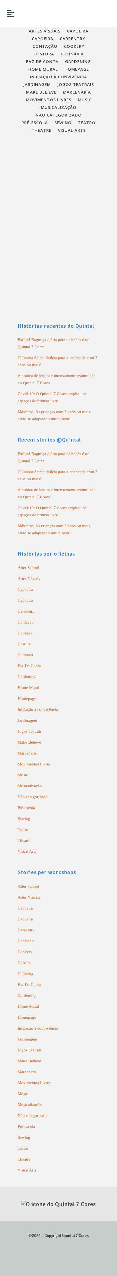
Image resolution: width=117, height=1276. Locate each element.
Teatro (23, 829)
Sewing (24, 818)
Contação (26, 622)
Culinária (25, 655)
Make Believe (29, 742)
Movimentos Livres (34, 764)
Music (23, 775)
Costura (24, 644)
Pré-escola (26, 808)
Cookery (25, 633)
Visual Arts (27, 851)
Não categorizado (33, 797)
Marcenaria (27, 753)
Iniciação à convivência (38, 709)
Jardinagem (27, 720)
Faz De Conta (29, 666)
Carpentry (26, 611)
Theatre (24, 840)
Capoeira (25, 589)
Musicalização (30, 786)
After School (28, 567)
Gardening (27, 677)
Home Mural (28, 687)
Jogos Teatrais (30, 731)
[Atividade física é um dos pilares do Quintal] (58, 173)
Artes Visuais (29, 578)
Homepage (27, 698)
